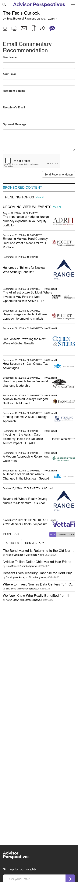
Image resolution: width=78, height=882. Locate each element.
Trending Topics (18, 197)
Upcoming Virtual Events (27, 207)
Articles (12, 543)
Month (62, 534)
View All (40, 197)
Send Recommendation (58, 174)
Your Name (10, 57)
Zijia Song (11, 588)
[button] (5, 28)
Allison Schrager (14, 554)
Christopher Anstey (16, 577)
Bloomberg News (35, 554)
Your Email (9, 74)
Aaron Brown (12, 599)
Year (71, 534)
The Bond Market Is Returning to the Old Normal (39, 550)
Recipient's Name (14, 90)
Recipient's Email (14, 107)
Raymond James (35, 18)
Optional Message (14, 124)
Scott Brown (13, 18)
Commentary (34, 543)
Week (53, 534)
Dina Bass (11, 565)
